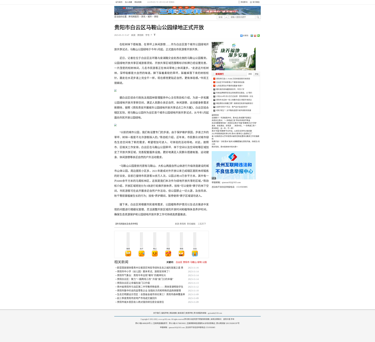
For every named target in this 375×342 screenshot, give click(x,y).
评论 (256, 74)
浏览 (250, 74)
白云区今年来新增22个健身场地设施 (230, 82)
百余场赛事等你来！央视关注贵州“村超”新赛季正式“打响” (234, 123)
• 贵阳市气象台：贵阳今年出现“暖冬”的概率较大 (141, 275)
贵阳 (156, 17)
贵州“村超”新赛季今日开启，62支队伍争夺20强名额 (232, 131)
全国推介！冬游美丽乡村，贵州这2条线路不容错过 (231, 118)
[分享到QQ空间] (252, 35)
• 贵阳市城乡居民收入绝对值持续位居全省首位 (140, 302)
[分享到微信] (258, 35)
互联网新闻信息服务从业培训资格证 (201, 323)
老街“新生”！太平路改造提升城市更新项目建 (233, 110)
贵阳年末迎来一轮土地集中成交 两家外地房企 (234, 100)
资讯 (143, 17)
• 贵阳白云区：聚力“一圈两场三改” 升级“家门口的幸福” (144, 279)
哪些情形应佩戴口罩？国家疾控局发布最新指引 (234, 103)
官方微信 (256, 2)
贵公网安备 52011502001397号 (228, 323)
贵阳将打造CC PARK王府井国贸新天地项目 (233, 79)
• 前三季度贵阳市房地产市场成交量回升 (136, 298)
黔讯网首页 (134, 17)
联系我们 (181, 313)
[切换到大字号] (155, 35)
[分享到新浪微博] (255, 35)
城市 (150, 17)
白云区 (179, 262)
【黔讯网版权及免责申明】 (126, 224)
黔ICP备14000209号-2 (143, 323)
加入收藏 (128, 2)
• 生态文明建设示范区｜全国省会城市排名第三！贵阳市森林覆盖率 (150, 294)
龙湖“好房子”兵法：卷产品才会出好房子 (232, 107)
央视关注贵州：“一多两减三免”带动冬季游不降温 (231, 120)
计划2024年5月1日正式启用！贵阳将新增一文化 (234, 96)
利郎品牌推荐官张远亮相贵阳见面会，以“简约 (234, 93)
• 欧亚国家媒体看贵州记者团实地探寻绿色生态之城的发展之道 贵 (149, 267)
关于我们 (156, 313)
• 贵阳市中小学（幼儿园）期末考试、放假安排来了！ (143, 271)
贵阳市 (186, 262)
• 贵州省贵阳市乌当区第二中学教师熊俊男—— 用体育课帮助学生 (149, 287)
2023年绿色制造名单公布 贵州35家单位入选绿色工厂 (232, 134)
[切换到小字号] (152, 35)
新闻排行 (220, 74)
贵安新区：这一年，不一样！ (223, 128)
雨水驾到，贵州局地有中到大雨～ (225, 147)
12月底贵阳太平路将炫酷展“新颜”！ (230, 86)
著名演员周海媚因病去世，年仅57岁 (230, 89)
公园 (204, 262)
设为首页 (118, 2)
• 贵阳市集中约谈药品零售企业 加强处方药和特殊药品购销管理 (148, 290)
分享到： (246, 36)
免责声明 (189, 313)
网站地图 (138, 2)
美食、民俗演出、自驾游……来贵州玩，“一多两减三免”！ (234, 126)
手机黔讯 (244, 2)
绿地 (199, 262)
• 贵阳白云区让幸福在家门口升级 (133, 283)
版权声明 (164, 313)
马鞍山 (193, 262)
